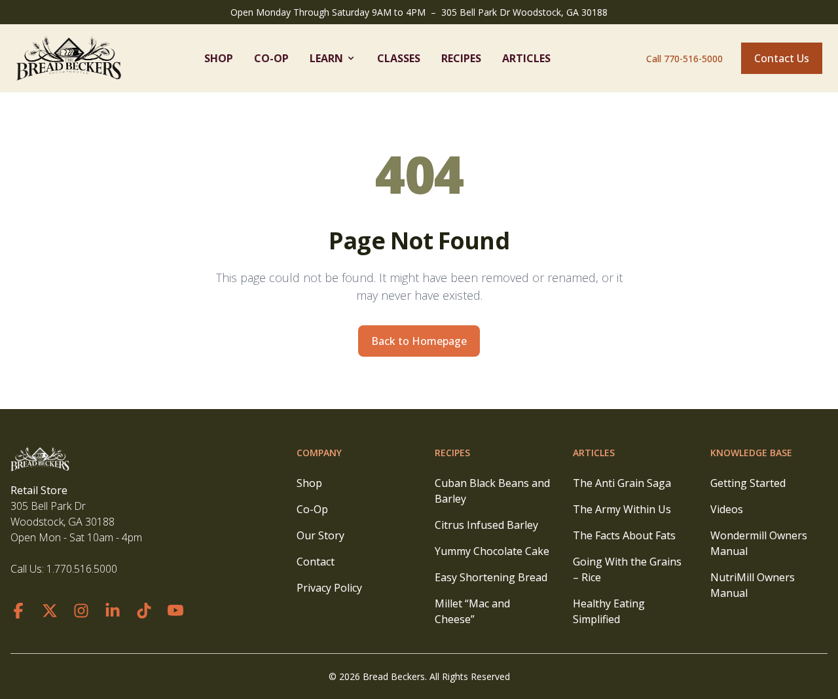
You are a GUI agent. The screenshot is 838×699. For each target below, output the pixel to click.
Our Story (320, 535)
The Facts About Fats (624, 535)
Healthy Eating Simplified (609, 611)
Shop (218, 58)
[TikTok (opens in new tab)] (144, 610)
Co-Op (271, 58)
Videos (726, 509)
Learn (326, 58)
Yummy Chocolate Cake (492, 551)
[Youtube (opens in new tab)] (175, 610)
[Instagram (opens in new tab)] (81, 610)
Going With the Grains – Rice (627, 569)
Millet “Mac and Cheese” (472, 611)
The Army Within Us (622, 509)
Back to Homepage (419, 341)
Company (319, 452)
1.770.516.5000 (81, 569)
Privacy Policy (329, 588)
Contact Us (781, 58)
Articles (526, 58)
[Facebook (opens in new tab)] (18, 610)
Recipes (461, 58)
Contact (316, 561)
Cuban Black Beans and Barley (492, 491)
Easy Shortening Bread (491, 577)
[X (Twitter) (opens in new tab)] (50, 610)
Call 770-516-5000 (684, 58)
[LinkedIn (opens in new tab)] (112, 610)
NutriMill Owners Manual (752, 585)
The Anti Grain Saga (622, 483)
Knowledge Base (751, 452)
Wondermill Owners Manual (758, 543)
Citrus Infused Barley (486, 525)
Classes (398, 58)
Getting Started (748, 483)
